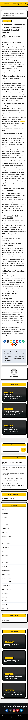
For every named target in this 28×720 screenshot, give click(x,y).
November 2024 (6, 582)
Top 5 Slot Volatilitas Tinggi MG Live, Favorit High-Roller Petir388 (13, 694)
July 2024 (5, 597)
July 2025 (5, 555)
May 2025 (4, 559)
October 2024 (6, 585)
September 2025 (6, 547)
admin (9, 36)
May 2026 (4, 517)
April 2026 (5, 521)
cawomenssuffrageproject (14, 4)
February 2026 (6, 528)
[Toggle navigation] (2, 4)
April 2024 (5, 608)
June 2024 (5, 601)
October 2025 (6, 544)
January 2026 (6, 532)
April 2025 (5, 563)
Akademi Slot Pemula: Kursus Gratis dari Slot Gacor (13, 428)
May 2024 (4, 604)
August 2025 (5, 551)
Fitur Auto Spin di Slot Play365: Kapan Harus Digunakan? (8, 356)
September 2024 (6, 589)
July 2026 (5, 509)
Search (14, 445)
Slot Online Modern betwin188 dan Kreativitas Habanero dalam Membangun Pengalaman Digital (13, 485)
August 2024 (5, 593)
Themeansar (14, 718)
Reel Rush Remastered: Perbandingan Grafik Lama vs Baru (13, 396)
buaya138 (22, 121)
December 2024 (6, 578)
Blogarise (22, 715)
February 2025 (6, 570)
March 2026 (5, 525)
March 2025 (5, 566)
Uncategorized (7, 21)
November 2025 (6, 540)
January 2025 (6, 574)
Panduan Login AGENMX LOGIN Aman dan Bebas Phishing (13, 412)
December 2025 (6, 536)
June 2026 (5, 513)
